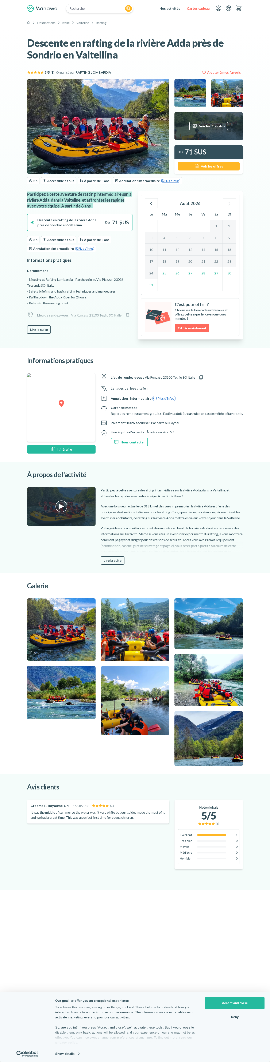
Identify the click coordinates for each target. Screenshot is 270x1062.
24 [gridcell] (151, 273)
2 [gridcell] (229, 226)
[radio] (79, 222)
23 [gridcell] (229, 261)
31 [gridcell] (151, 285)
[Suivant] (229, 203)
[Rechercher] (128, 8)
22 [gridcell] (216, 261)
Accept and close (235, 1003)
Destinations (46, 23)
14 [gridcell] (203, 250)
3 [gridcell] (151, 238)
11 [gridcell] (164, 250)
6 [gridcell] (190, 238)
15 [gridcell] (216, 250)
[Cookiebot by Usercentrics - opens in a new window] (27, 1054)
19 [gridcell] (177, 261)
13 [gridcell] (190, 250)
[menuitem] (170, 8)
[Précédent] (151, 203)
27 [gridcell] (190, 273)
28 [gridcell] (203, 273)
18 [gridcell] (164, 261)
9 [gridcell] (229, 238)
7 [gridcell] (203, 238)
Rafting (101, 23)
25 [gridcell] (164, 273)
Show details (64, 1053)
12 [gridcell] (177, 250)
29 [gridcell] (216, 273)
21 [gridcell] (203, 261)
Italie (66, 23)
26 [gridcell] (177, 273)
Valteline (82, 23)
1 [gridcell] (216, 226)
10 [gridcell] (151, 250)
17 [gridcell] (151, 261)
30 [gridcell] (229, 273)
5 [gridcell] (177, 238)
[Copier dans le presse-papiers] (127, 315)
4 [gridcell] (164, 238)
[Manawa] (42, 8)
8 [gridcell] (216, 238)
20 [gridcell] (190, 261)
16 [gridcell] (229, 250)
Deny (235, 1017)
